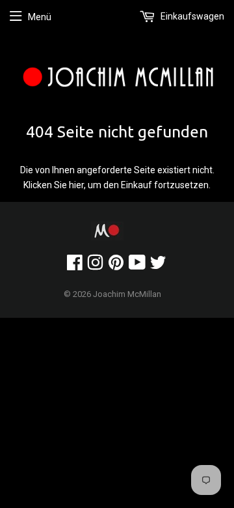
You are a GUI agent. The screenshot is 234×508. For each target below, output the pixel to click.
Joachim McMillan (127, 294)
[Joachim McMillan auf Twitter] (158, 266)
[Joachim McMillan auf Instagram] (95, 266)
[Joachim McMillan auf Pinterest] (116, 266)
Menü (39, 17)
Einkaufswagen (191, 16)
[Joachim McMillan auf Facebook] (74, 266)
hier (76, 185)
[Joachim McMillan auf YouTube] (137, 266)
